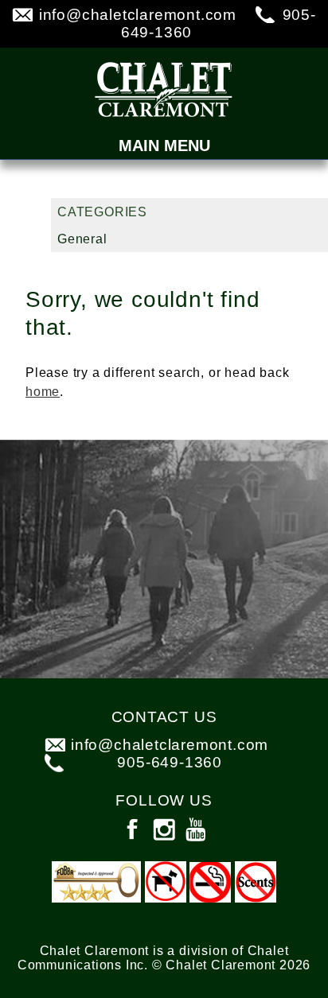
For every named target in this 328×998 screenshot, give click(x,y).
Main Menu (164, 145)
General (82, 239)
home (42, 391)
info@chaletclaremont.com (137, 14)
